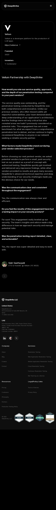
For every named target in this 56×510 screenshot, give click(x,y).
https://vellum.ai (11, 45)
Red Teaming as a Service (36, 376)
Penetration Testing (34, 352)
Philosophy (5, 397)
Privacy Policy (32, 392)
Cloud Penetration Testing (36, 366)
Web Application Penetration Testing (39, 357)
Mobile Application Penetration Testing (40, 361)
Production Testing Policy (10, 406)
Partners (4, 402)
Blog (3, 357)
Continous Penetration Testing (37, 371)
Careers (4, 361)
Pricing (4, 387)
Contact (4, 366)
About (3, 352)
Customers (5, 392)
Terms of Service (33, 387)
